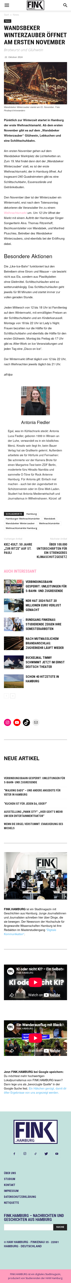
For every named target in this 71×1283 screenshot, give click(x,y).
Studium (9, 1179)
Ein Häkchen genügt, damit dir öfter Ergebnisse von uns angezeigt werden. (35, 1090)
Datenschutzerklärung (20, 1196)
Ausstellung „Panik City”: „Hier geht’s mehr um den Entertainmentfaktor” (33, 814)
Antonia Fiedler (35, 422)
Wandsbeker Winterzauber (20, 523)
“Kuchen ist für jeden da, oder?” (25, 803)
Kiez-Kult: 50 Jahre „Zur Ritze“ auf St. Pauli (18, 549)
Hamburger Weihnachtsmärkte (23, 518)
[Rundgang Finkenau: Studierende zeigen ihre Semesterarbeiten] (14, 624)
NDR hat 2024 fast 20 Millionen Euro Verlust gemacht (43, 605)
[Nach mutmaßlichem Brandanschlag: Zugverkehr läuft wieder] (14, 643)
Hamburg (31, 513)
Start (6, 14)
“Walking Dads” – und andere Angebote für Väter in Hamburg (32, 792)
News (16, 14)
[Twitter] (46, 1154)
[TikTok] (35, 1154)
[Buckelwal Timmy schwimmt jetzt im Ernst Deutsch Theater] (14, 662)
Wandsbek (49, 518)
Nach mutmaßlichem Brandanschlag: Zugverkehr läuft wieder (45, 643)
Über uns (10, 1173)
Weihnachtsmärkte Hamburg (21, 528)
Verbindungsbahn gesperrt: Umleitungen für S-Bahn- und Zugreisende (46, 586)
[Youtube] (57, 1154)
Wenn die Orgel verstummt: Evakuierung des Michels (33, 826)
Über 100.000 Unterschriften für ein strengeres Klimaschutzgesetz (52, 551)
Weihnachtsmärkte (49, 523)
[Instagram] (25, 1154)
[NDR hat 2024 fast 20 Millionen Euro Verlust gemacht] (14, 605)
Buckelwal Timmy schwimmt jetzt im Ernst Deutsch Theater (45, 662)
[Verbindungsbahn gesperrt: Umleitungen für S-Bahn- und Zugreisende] (14, 586)
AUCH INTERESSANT (20, 571)
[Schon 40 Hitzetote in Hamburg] (14, 681)
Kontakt (9, 1185)
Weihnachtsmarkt (15, 213)
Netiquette (11, 1202)
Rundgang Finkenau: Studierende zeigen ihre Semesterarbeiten (43, 624)
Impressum (11, 1190)
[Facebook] (14, 1154)
